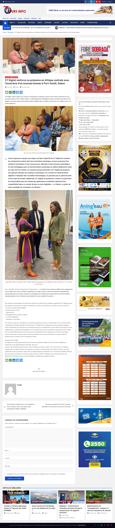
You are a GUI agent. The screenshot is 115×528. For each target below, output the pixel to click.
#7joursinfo (13, 18)
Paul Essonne (103, 513)
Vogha (17, 87)
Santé (40, 22)
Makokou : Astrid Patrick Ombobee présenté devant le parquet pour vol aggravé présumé (70, 509)
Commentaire (9, 427)
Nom (7, 450)
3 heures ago (37, 513)
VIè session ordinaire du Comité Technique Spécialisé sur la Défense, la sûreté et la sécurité (56, 405)
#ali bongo (34, 18)
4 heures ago (92, 513)
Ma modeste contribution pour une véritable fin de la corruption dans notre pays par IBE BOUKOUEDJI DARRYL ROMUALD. (21, 407)
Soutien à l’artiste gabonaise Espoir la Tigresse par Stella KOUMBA (15, 508)
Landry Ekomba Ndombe (68, 517)
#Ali (39, 18)
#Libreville (26, 18)
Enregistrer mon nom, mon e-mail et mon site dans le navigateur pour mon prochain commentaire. (36, 474)
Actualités (21, 22)
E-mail (7, 458)
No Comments (26, 87)
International (92, 22)
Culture (65, 22)
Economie (47, 22)
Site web (7, 466)
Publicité (104, 1)
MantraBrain (82, 525)
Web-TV (110, 1)
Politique (31, 22)
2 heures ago (9, 513)
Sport (82, 22)
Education (74, 22)
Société (56, 22)
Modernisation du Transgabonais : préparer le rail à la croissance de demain (99, 508)
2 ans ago (9, 87)
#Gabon (20, 18)
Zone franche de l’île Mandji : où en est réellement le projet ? (43, 508)
